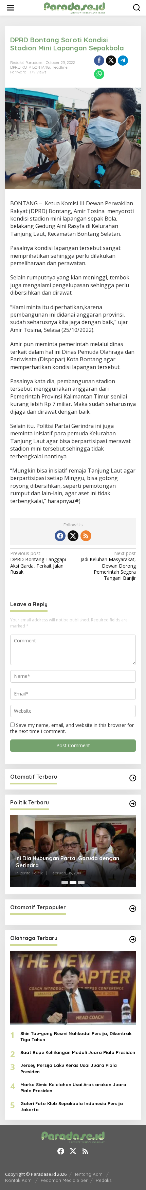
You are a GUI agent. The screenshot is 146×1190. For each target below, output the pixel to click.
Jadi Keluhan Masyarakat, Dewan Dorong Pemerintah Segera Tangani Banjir (108, 565)
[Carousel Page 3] (81, 882)
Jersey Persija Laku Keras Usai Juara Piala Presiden (68, 1068)
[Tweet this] (111, 60)
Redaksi (104, 1180)
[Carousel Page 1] (64, 882)
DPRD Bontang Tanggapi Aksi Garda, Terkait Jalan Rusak (38, 562)
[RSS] (85, 535)
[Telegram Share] (123, 60)
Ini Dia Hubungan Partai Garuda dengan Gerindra (67, 862)
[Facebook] (60, 535)
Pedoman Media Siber (64, 1180)
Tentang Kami (89, 1174)
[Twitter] (73, 535)
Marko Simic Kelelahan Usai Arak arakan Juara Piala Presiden (73, 1087)
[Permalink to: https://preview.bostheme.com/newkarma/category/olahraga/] (133, 939)
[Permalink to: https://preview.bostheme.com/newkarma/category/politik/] (133, 804)
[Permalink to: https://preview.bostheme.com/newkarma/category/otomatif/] (133, 778)
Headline (60, 67)
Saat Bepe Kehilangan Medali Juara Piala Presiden (77, 1052)
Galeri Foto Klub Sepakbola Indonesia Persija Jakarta (71, 1106)
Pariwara (18, 72)
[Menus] (10, 8)
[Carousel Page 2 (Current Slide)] (73, 882)
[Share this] (99, 60)
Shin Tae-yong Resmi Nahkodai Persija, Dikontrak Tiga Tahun (75, 1036)
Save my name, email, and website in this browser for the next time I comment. (72, 728)
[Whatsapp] (99, 74)
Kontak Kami (19, 1180)
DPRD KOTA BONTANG (30, 67)
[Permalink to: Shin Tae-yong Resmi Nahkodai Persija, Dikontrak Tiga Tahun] (73, 988)
